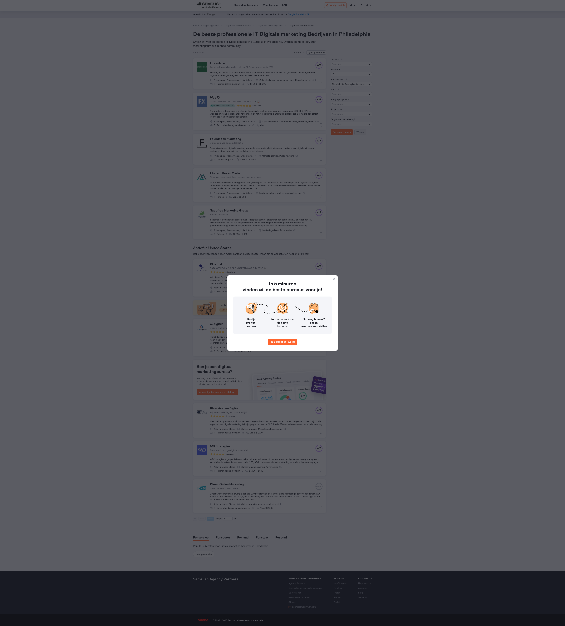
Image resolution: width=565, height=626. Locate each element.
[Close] (334, 278)
